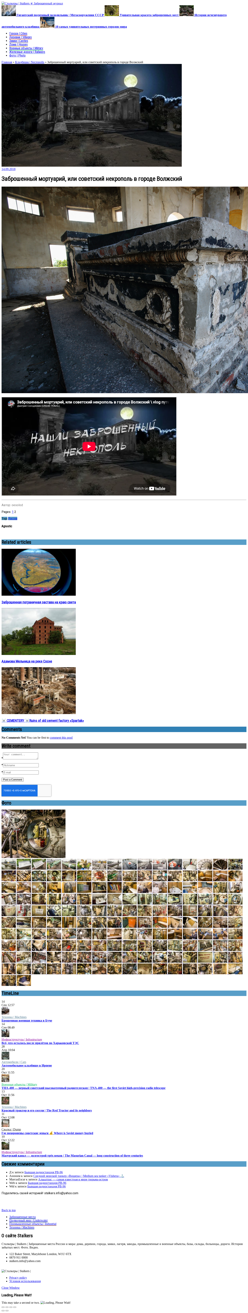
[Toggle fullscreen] (10, 1307)
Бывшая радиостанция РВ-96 (43, 1172)
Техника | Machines (14, 1017)
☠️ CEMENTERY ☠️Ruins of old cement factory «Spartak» (43, 721)
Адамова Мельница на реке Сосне (27, 661)
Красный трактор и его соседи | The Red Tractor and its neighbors (47, 1110)
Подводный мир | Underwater (28, 1220)
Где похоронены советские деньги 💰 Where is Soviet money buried (47, 1133)
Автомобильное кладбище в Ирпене (27, 1065)
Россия (12, 518)
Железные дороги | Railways (27, 52)
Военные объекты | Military (26, 48)
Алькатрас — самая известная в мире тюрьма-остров (73, 1179)
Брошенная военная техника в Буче (27, 1020)
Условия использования (25, 1281)
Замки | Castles (18, 41)
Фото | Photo (17, 55)
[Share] (7, 1307)
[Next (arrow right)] (7, 1310)
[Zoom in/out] (14, 1307)
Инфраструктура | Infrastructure (22, 1039)
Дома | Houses (18, 44)
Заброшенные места (22, 1216)
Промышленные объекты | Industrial (32, 1223)
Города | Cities (18, 33)
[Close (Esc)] (3, 1307)
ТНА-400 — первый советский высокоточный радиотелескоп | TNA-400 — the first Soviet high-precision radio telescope (83, 1088)
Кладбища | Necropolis (29, 62)
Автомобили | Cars (14, 1062)
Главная (7, 62)
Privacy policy (18, 1277)
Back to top (9, 1210)
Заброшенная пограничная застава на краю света (39, 602)
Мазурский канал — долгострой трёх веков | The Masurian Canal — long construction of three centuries (72, 1155)
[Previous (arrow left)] (3, 1310)
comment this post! (61, 737)
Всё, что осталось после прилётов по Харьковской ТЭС (40, 1043)
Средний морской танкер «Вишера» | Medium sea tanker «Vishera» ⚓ (78, 1176)
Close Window (11, 1287)
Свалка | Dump (11, 1129)
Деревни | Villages (20, 37)
